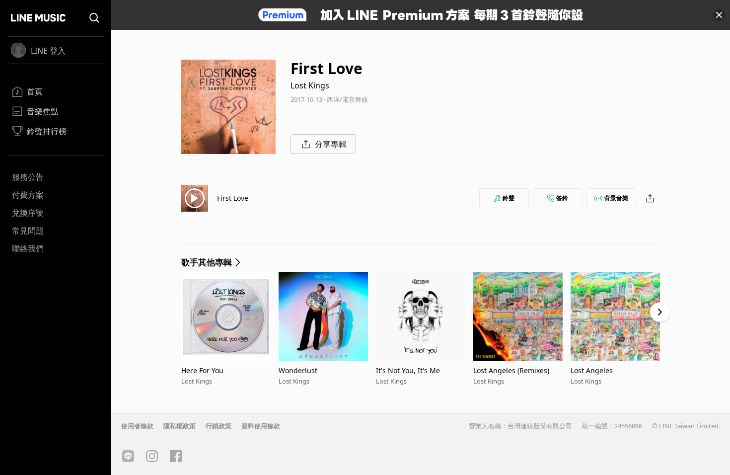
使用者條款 (137, 426)
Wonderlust (298, 370)
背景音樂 (616, 198)
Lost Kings (310, 85)
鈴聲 (508, 198)
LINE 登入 (48, 50)
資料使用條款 (260, 426)
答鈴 (562, 198)
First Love (232, 198)
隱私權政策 (179, 426)
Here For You (202, 370)
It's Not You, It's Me (408, 370)
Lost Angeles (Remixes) (511, 370)
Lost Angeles (592, 370)
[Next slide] (660, 312)
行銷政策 (218, 426)
